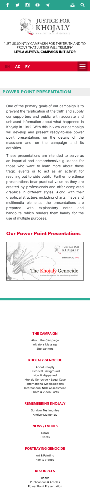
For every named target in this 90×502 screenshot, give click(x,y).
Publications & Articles (45, 482)
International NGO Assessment (45, 388)
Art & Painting (45, 455)
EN (7, 66)
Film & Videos (45, 459)
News (45, 433)
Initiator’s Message (45, 344)
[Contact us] (73, 5)
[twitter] (17, 5)
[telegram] (47, 5)
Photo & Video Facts (45, 392)
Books (45, 478)
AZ (17, 66)
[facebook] (7, 5)
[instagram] (27, 5)
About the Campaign (45, 340)
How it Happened (45, 375)
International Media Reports (45, 384)
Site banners (45, 348)
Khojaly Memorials (45, 414)
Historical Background (45, 371)
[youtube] (37, 5)
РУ (27, 66)
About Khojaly (45, 367)
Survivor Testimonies (45, 410)
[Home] (45, 32)
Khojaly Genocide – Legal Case (45, 379)
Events (45, 437)
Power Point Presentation (45, 486)
